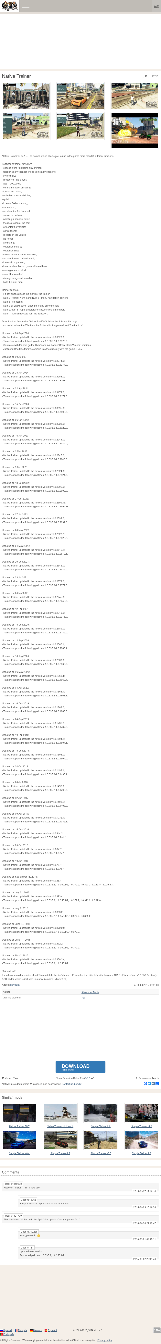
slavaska (15, 984)
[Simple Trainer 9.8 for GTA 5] (141, 1140)
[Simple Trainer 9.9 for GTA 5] (100, 1113)
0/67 (87, 1078)
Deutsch (37, 1330)
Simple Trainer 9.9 (101, 1126)
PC (83, 998)
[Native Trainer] (135, 130)
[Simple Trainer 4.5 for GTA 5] (60, 1140)
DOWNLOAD (76, 1067)
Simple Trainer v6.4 (19, 1153)
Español (52, 1330)
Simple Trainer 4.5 (60, 1153)
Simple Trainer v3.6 (101, 1153)
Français (22, 1330)
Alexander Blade (90, 992)
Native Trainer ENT (19, 1126)
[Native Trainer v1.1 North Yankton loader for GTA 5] (60, 1113)
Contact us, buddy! (71, 1083)
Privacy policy (104, 1340)
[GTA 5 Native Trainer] (26, 96)
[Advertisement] (80, 41)
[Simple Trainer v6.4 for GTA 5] (19, 1140)
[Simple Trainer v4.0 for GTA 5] (141, 1113)
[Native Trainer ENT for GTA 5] (19, 1113)
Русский (7, 1330)
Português (8, 1334)
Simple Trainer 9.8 (141, 1153)
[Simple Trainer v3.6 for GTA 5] (100, 1140)
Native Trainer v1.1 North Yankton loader (60, 1126)
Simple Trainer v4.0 (141, 1126)
